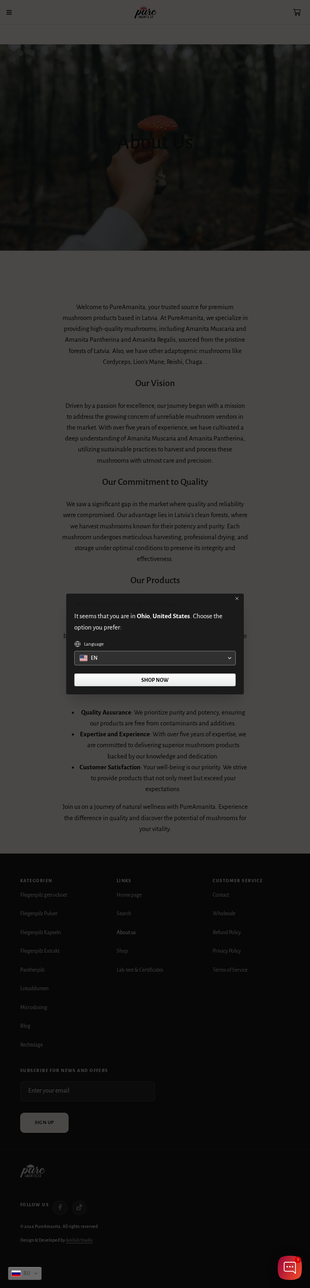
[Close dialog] (237, 598)
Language (94, 644)
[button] (25, 1273)
